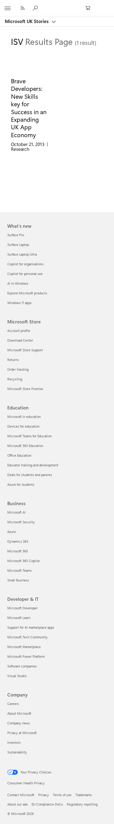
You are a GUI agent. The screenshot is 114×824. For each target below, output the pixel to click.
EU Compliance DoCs (47, 804)
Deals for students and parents (29, 474)
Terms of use (62, 795)
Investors (14, 742)
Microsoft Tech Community (27, 637)
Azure (11, 531)
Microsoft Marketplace (24, 646)
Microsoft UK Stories (27, 21)
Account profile (18, 330)
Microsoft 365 (17, 551)
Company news (18, 723)
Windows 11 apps (19, 302)
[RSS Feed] (22, 8)
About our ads (17, 804)
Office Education (19, 455)
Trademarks (83, 795)
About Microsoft (19, 713)
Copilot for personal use (25, 273)
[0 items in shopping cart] (89, 8)
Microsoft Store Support (25, 350)
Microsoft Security (21, 522)
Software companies (22, 666)
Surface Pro (15, 235)
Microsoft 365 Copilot (23, 560)
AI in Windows (17, 283)
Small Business (18, 580)
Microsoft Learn (18, 617)
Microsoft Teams (19, 570)
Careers (13, 703)
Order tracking (18, 369)
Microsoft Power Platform (26, 656)
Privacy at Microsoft (22, 732)
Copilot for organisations (25, 264)
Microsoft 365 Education (25, 445)
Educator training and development (32, 465)
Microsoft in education (24, 416)
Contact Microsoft (20, 795)
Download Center (20, 340)
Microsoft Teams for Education (29, 436)
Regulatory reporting (82, 804)
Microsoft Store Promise (25, 388)
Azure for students (20, 484)
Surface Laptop (18, 244)
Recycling (14, 379)
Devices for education (23, 426)
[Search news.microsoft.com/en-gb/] (36, 8)
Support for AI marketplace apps (30, 627)
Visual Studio (16, 675)
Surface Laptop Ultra (22, 254)
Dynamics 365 (17, 541)
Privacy (43, 795)
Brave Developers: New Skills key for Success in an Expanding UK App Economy (29, 108)
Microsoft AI (16, 512)
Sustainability (17, 752)
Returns (13, 359)
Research (20, 149)
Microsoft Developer (22, 608)
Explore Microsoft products (27, 293)
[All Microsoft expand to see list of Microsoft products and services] (7, 8)
